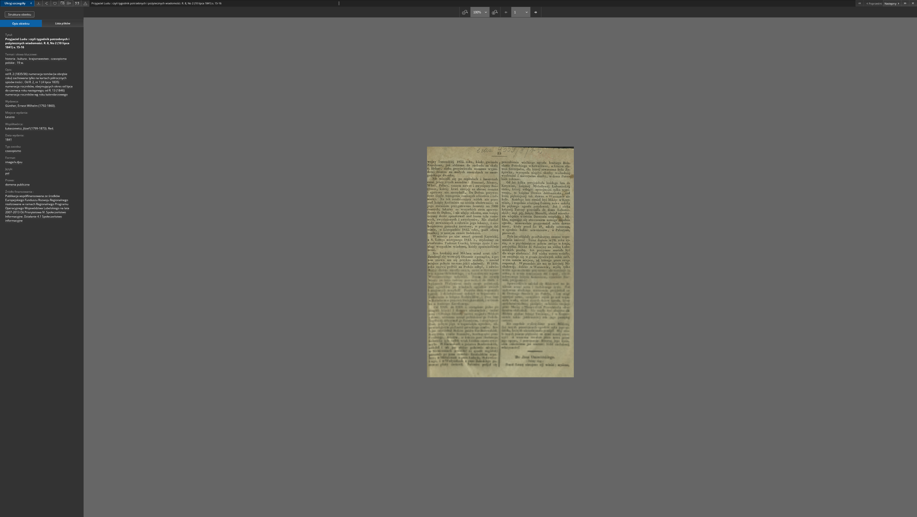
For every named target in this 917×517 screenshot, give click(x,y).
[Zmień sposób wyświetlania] (62, 3)
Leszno (10, 117)
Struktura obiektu (19, 14)
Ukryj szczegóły (15, 3)
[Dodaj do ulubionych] (55, 3)
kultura (22, 59)
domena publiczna (17, 184)
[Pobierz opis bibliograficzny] (69, 3)
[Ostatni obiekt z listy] (905, 3)
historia (10, 59)
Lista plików (62, 23)
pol (7, 173)
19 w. (20, 63)
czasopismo (13, 151)
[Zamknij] (913, 3)
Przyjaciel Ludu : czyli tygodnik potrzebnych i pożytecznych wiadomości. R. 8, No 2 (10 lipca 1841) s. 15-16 (37, 43)
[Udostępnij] (47, 3)
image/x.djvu (13, 162)
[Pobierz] (38, 3)
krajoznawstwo (39, 59)
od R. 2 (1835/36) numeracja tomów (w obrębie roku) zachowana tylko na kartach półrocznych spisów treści (36, 78)
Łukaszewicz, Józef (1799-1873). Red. (29, 128)
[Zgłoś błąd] (85, 3)
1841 (8, 140)
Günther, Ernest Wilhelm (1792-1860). (30, 106)
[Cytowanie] (77, 3)
